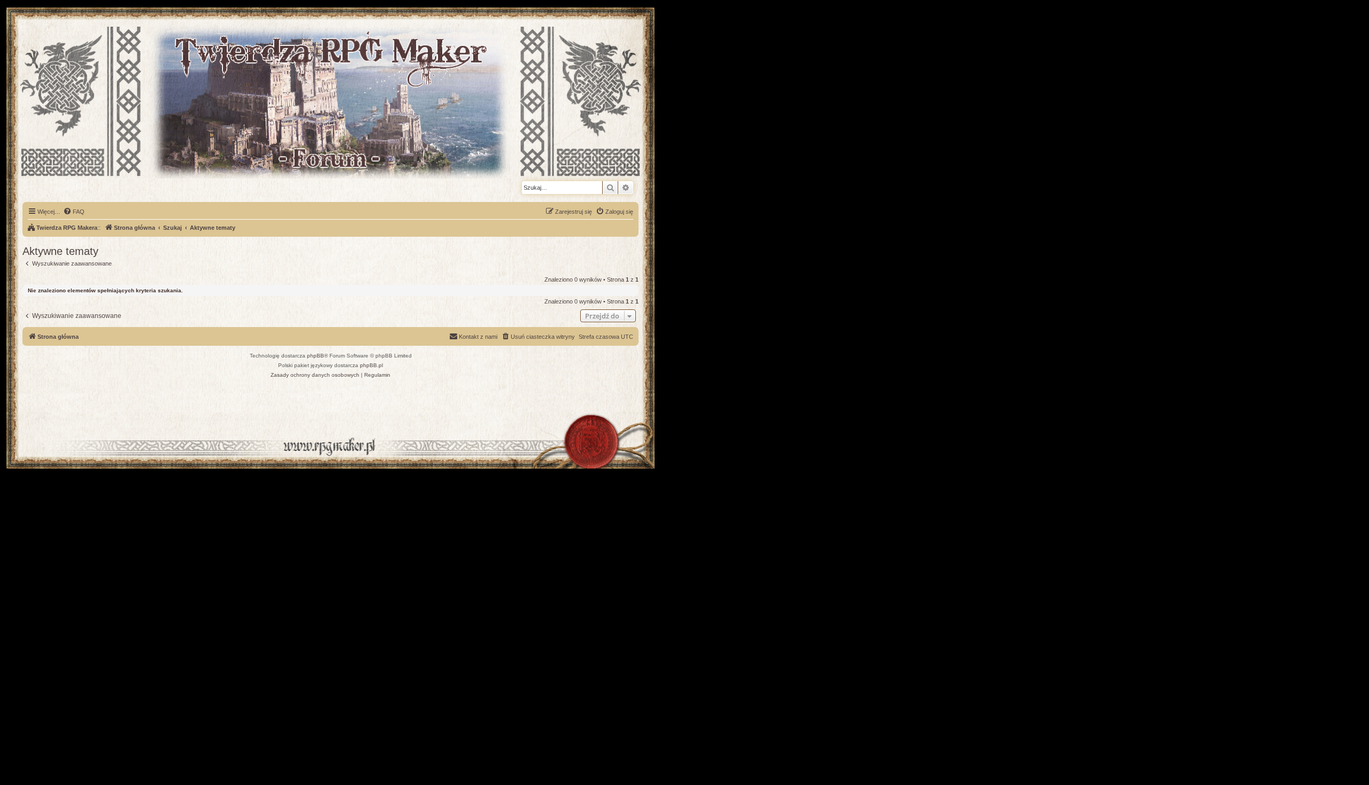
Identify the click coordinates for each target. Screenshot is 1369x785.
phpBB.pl (371, 365)
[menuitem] (73, 211)
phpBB (315, 356)
